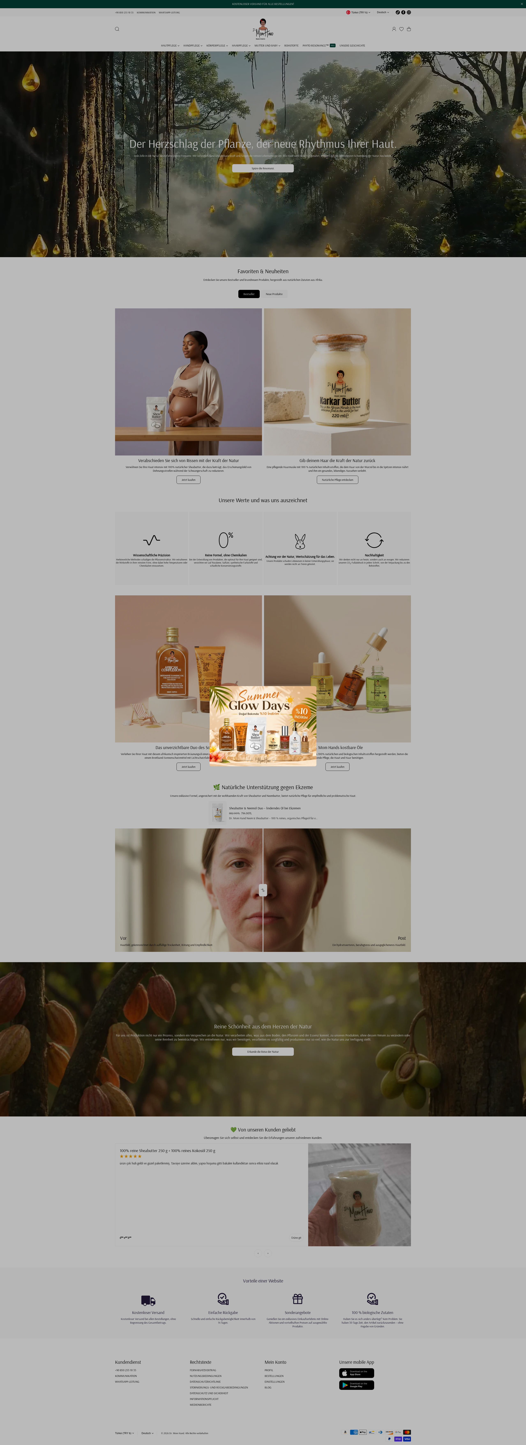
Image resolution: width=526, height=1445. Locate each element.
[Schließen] (319, 682)
